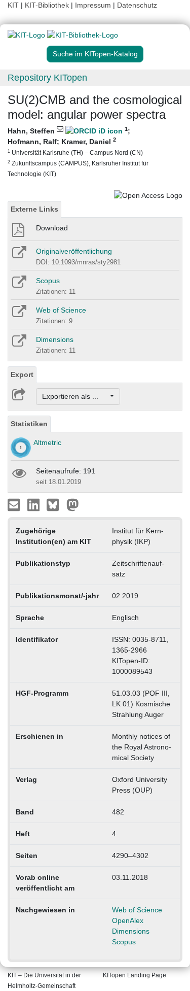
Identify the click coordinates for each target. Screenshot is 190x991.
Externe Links (34, 209)
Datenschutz (137, 5)
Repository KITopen (47, 78)
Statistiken (29, 424)
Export (22, 374)
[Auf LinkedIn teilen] (34, 504)
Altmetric (47, 442)
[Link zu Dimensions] (18, 344)
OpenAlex (127, 920)
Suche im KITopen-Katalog (95, 54)
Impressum (93, 5)
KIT (13, 5)
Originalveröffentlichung (74, 251)
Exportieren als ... (75, 396)
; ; (78, 151)
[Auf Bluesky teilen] (55, 504)
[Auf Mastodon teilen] (72, 504)
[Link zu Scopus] (18, 285)
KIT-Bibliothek (48, 5)
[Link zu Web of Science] (18, 315)
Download (52, 228)
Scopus (48, 281)
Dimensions (54, 339)
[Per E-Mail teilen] (15, 504)
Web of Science (61, 310)
